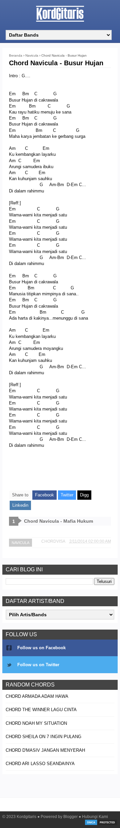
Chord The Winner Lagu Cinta (41, 709)
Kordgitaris (26, 816)
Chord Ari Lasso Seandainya (40, 763)
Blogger (70, 816)
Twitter (67, 494)
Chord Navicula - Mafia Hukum (58, 521)
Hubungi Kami (95, 816)
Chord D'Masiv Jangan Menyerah (45, 750)
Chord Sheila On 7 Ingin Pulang (43, 736)
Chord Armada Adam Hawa (37, 696)
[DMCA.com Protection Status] (101, 824)
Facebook (44, 494)
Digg (84, 494)
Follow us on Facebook (41, 647)
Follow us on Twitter (38, 664)
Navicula (20, 543)
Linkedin (20, 505)
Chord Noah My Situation (36, 723)
